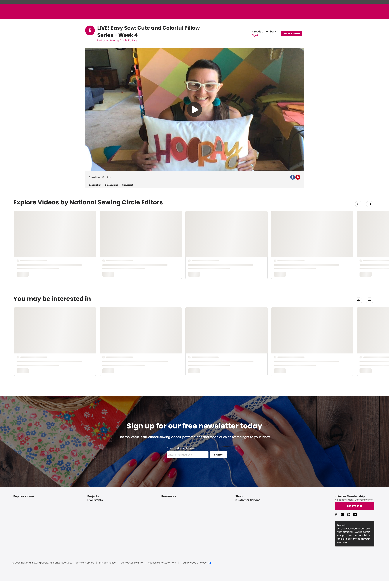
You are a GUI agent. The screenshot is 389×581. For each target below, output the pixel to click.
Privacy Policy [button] (107, 562)
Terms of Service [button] (84, 562)
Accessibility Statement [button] (162, 562)
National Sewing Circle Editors (117, 40)
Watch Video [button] (292, 33)
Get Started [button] (354, 506)
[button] (264, 33)
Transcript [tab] (127, 185)
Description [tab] (95, 185)
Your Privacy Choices (194, 562)
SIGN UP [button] (218, 454)
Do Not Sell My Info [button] (132, 562)
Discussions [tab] (111, 185)
